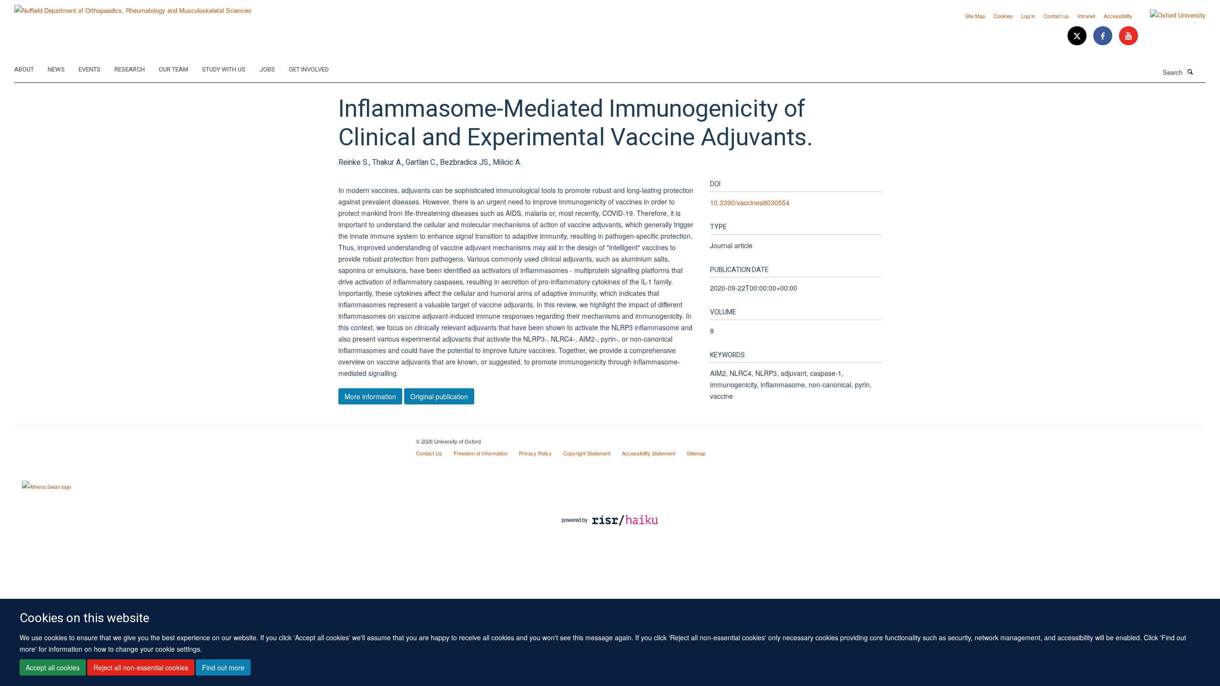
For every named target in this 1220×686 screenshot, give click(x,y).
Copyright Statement (586, 453)
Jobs (267, 69)
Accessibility (1118, 16)
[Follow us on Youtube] (1128, 35)
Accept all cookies (53, 667)
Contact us (1056, 16)
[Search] (1190, 71)
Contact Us (429, 453)
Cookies (1003, 16)
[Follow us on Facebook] (1103, 35)
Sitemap (696, 453)
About (24, 69)
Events (90, 69)
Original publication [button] (439, 396)
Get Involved (309, 69)
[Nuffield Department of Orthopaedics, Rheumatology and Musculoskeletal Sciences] (133, 6)
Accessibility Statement (648, 453)
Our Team (173, 69)
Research (129, 69)
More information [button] (370, 396)
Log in (1028, 16)
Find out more (223, 667)
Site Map (975, 16)
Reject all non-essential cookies (140, 667)
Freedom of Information (481, 453)
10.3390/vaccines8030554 (750, 202)
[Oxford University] (1171, 15)
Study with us (223, 69)
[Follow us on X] (1078, 35)
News (56, 69)
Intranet (1086, 16)
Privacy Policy (535, 453)
